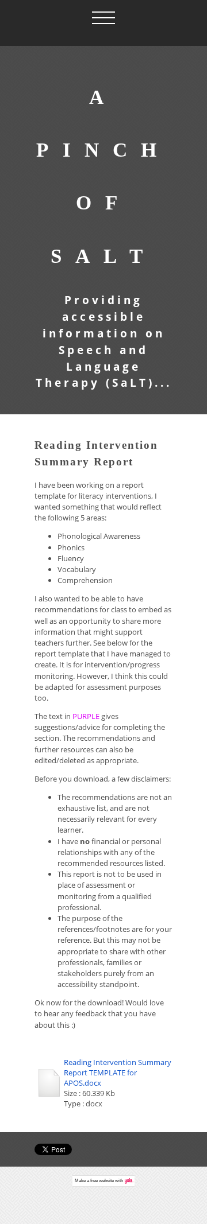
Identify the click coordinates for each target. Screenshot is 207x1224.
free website (102, 1180)
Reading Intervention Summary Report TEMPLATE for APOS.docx (117, 1072)
